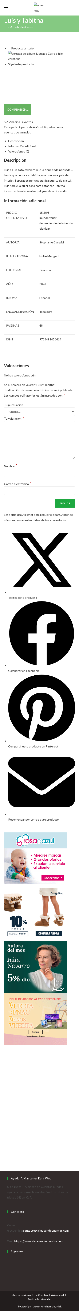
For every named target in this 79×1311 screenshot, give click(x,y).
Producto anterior (23, 48)
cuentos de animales (17, 132)
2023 (42, 284)
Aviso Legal (57, 1295)
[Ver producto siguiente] (35, 64)
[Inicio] (5, 27)
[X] (8, 1259)
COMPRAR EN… (17, 109)
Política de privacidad (39, 1299)
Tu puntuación (13, 405)
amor (60, 127)
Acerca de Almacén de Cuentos (30, 1295)
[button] (18, 121)
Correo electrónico (18, 484)
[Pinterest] (8, 1275)
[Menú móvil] (6, 7)
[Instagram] (8, 1270)
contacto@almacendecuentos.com (46, 1230)
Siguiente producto (21, 64)
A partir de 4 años (21, 27)
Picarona (45, 270)
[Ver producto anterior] (9, 48)
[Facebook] (8, 1265)
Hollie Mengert (49, 256)
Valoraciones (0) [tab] (18, 151)
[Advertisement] (39, 1112)
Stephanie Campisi (51, 242)
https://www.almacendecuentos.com (38, 1241)
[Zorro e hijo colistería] (41, 56)
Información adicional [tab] (22, 146)
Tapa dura (45, 311)
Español (44, 298)
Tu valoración (14, 418)
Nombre (10, 466)
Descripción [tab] (16, 141)
